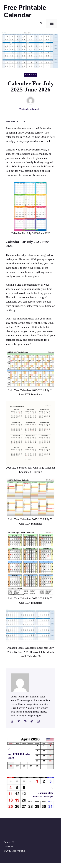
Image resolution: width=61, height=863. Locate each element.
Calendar (30, 74)
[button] (41, 23)
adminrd (34, 109)
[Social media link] (12, 721)
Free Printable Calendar (25, 11)
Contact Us (9, 842)
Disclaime (8, 846)
